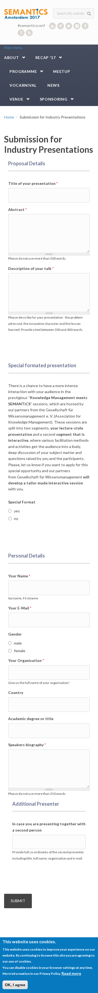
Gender (15, 634)
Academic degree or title (30, 718)
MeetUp (61, 71)
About (11, 57)
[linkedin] (52, 26)
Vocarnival (23, 85)
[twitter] (68, 26)
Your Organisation (26, 660)
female (19, 650)
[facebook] (85, 26)
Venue (16, 99)
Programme (23, 71)
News (53, 85)
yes (17, 511)
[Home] (26, 13)
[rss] (29, 32)
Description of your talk (31, 268)
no (16, 518)
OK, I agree (15, 985)
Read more (71, 973)
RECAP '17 (45, 57)
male (18, 643)
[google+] (21, 32)
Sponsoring (54, 99)
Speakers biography (27, 744)
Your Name (19, 576)
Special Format (21, 502)
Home (9, 117)
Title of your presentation (33, 183)
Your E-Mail (19, 608)
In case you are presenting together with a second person (48, 826)
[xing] (60, 26)
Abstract (17, 209)
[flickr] (77, 26)
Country (15, 692)
